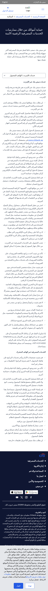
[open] (42, 9)
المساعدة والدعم (36, 471)
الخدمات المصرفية (35, 461)
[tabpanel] (24, 262)
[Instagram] (26, 497)
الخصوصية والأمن (36, 481)
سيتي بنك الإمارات (39, 2)
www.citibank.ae (35, 140)
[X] (21, 497)
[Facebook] (31, 497)
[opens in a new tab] (31, 492)
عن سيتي (39, 486)
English (5, 2)
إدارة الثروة (38, 466)
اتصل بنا (40, 476)
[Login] (8, 7)
